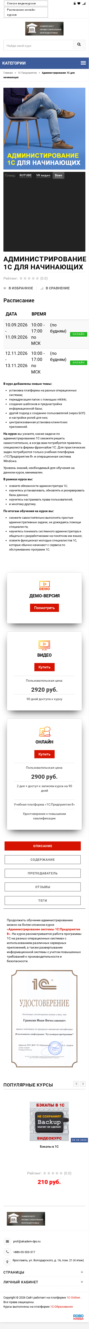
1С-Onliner (74, 1297)
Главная (9, 72)
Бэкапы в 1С (44, 1146)
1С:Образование (61, 1306)
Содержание (43, 859)
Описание (42, 846)
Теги (42, 900)
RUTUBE (26, 175)
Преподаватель (43, 873)
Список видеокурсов (21, 3)
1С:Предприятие (29, 72)
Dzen (58, 175)
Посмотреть (44, 608)
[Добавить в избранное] (33, 1104)
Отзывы (42, 887)
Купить (44, 667)
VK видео (43, 175)
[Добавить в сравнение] (52, 1104)
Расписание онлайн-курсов (21, 12)
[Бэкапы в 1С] (44, 1121)
